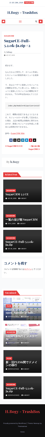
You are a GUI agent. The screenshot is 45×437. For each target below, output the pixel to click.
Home (22, 432)
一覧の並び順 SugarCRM (22, 219)
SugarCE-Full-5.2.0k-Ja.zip (20, 243)
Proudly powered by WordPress (15, 423)
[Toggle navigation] (20, 21)
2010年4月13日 (14, 343)
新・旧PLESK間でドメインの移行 (21, 363)
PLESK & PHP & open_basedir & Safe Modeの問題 (19, 312)
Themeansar (22, 426)
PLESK (9, 306)
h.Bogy (9, 52)
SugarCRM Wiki (17, 133)
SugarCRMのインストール (22, 337)
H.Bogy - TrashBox (22, 12)
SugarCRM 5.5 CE (14, 146)
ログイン (28, 269)
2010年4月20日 (14, 395)
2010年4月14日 (14, 369)
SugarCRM (9, 36)
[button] (36, 21)
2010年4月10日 (14, 316)
